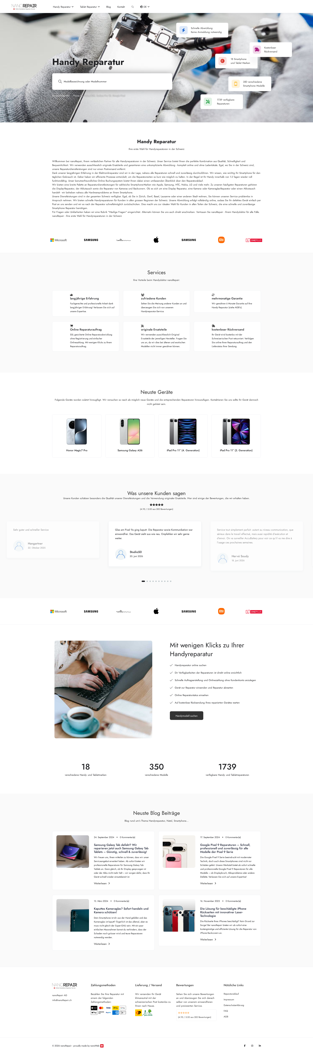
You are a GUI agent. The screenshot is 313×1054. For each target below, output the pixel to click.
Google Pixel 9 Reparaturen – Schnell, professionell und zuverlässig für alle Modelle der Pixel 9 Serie (225, 848)
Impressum (229, 999)
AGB (226, 1016)
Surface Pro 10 (104, 95)
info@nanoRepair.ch (62, 1000)
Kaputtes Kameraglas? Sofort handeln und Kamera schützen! (121, 910)
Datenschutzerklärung (234, 1005)
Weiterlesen (100, 883)
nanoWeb (94, 1045)
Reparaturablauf (231, 993)
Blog (108, 7)
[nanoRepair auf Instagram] (252, 1046)
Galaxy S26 (89, 95)
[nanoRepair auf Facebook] (245, 1046)
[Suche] (132, 6)
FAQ (226, 1011)
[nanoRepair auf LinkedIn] (260, 1046)
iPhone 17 (77, 95)
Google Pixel (118, 95)
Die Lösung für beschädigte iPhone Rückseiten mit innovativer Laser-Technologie (223, 912)
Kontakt (121, 7)
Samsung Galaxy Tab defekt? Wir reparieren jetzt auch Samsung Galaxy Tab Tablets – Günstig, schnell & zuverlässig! (121, 848)
